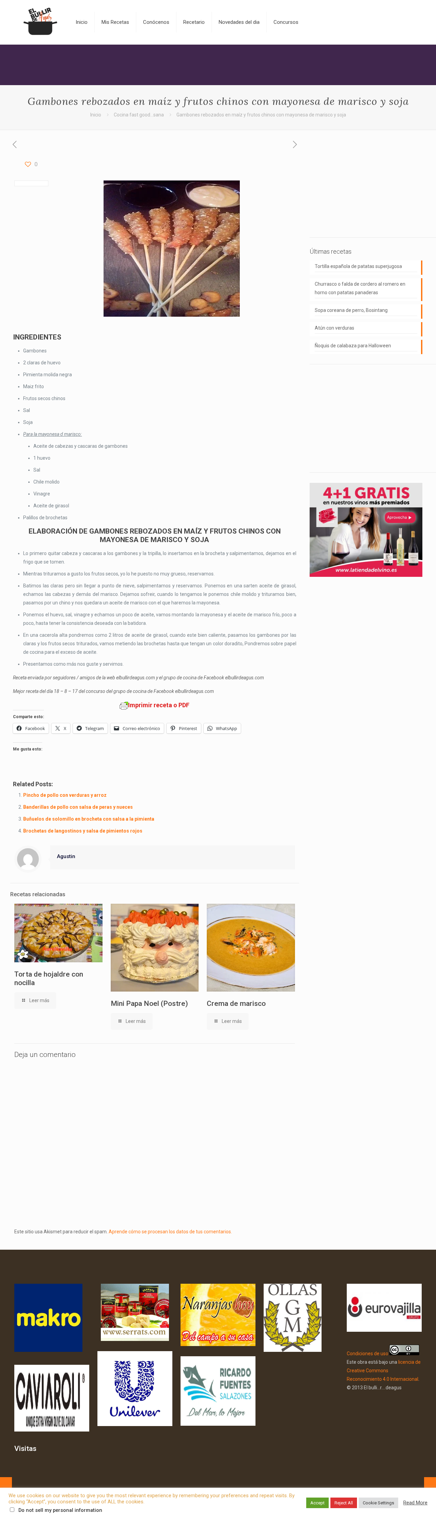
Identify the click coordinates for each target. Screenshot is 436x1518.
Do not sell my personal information (60, 1510)
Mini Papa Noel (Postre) (149, 1003)
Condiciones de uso (367, 1353)
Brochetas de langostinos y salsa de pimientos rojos (82, 831)
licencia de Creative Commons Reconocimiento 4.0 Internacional (384, 1370)
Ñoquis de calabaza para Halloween (353, 345)
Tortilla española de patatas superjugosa (358, 266)
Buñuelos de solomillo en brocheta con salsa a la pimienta (88, 819)
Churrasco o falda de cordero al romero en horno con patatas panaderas (360, 288)
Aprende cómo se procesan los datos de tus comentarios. (170, 1231)
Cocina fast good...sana (139, 114)
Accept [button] (317, 1502)
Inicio (95, 114)
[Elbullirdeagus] (40, 22)
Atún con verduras (334, 328)
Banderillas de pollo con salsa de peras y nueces (78, 807)
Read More (415, 1503)
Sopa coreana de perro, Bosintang (351, 310)
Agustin (66, 856)
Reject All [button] (343, 1502)
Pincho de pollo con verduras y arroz (65, 795)
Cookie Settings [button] (378, 1502)
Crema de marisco (236, 1003)
